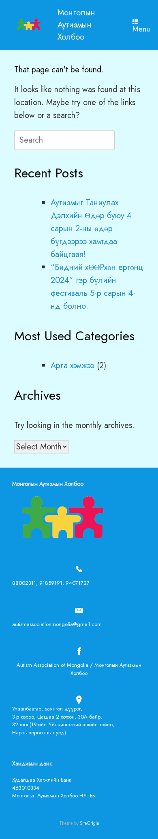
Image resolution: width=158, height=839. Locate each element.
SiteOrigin (89, 823)
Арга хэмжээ (72, 365)
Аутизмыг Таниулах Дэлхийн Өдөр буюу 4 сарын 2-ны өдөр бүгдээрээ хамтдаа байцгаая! (91, 228)
